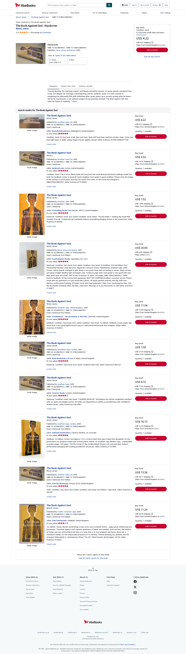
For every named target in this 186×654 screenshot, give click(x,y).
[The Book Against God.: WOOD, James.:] (32, 543)
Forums (82, 593)
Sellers (144, 13)
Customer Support (113, 585)
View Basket (30, 597)
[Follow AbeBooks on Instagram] (135, 593)
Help (166, 5)
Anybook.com (58, 168)
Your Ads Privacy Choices (88, 601)
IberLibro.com (131, 632)
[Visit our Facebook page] (135, 581)
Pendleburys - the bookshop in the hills (69, 316)
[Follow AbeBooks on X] (135, 587)
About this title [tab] (68, 86)
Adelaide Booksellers (61, 433)
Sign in (134, 5)
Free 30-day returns (152, 56)
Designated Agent (86, 605)
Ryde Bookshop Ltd (60, 358)
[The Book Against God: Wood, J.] (32, 165)
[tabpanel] (89, 96)
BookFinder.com (93, 638)
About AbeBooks (86, 581)
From (55, 61)
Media (82, 585)
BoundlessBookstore (61, 131)
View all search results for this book (93, 558)
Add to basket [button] (152, 50)
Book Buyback (58, 589)
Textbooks (124, 13)
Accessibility (84, 609)
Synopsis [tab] (53, 86)
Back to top (93, 570)
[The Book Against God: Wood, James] (32, 128)
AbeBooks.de (58, 632)
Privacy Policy (84, 597)
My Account (144, 5)
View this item (141, 35)
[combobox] (76, 5)
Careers (82, 589)
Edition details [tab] (86, 86)
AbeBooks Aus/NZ (101, 632)
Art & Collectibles (100, 13)
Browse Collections (50, 13)
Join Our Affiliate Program (62, 585)
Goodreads (46, 32)
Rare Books (75, 13)
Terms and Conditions (127, 644)
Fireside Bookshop (60, 483)
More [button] (75, 101)
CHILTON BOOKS (59, 520)
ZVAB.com (145, 632)
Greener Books (58, 393)
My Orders (29, 593)
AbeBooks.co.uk (43, 632)
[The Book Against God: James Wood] (32, 355)
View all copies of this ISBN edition (62, 55)
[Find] (109, 5)
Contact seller (51, 144)
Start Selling (165, 13)
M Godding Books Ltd (61, 210)
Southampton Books (61, 259)
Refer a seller (57, 593)
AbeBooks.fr (72, 632)
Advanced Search (22, 13)
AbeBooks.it (85, 632)
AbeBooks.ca (117, 632)
